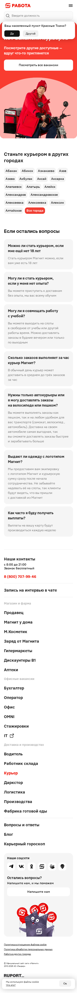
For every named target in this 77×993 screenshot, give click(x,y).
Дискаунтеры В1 (20, 660)
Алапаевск (14, 187)
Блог (8, 834)
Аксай (41, 179)
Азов (62, 171)
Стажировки (16, 726)
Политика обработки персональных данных (28, 949)
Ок (65, 983)
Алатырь (33, 187)
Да (12, 33)
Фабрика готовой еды (25, 811)
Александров (16, 195)
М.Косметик (15, 631)
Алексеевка (14, 202)
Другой (31, 33)
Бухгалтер (14, 688)
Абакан (11, 171)
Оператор (13, 697)
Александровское (44, 195)
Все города (34, 210)
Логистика (14, 792)
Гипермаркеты (18, 650)
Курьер (11, 773)
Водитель (13, 754)
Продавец (13, 612)
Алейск (49, 187)
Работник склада (21, 763)
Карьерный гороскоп (24, 844)
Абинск (27, 171)
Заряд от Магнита (21, 641)
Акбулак (25, 179)
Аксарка (57, 179)
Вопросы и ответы (21, 824)
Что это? (11, 985)
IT (6, 735)
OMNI (9, 716)
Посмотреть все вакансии (38, 65)
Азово (10, 179)
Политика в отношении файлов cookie (25, 944)
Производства (18, 801)
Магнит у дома (18, 622)
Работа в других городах (17, 954)
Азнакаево (46, 171)
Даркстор (13, 782)
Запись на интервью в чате (30, 590)
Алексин (57, 202)
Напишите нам (38, 892)
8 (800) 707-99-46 (20, 577)
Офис (9, 707)
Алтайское (14, 210)
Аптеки (11, 669)
